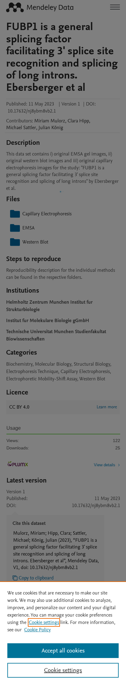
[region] (63, 633)
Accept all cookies (63, 651)
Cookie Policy (37, 629)
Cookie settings (44, 622)
